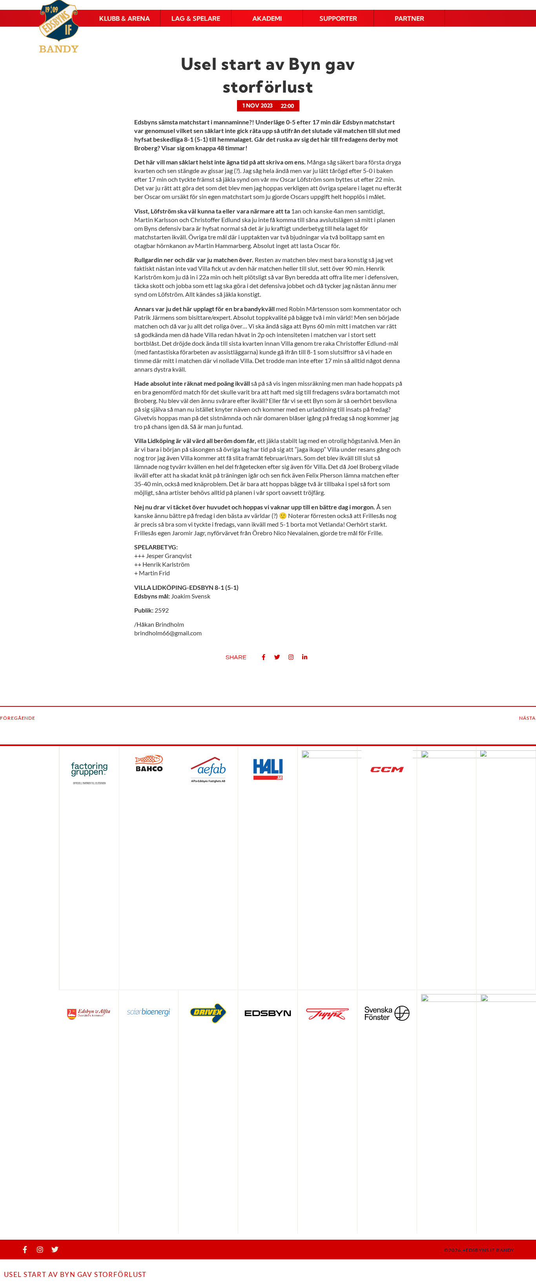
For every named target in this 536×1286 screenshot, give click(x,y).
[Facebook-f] (25, 1249)
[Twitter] (54, 1249)
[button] (124, 18)
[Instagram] (40, 1249)
